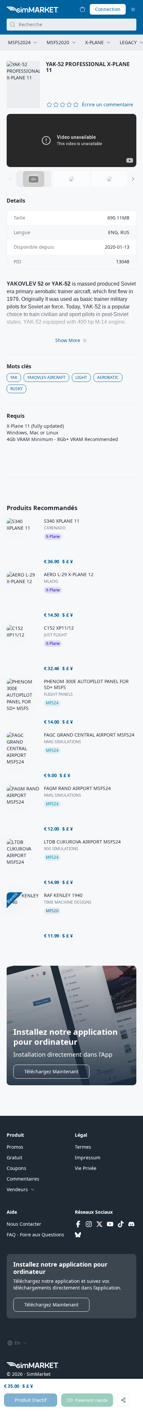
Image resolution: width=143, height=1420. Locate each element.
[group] (71, 140)
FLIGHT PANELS (58, 694)
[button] (107, 104)
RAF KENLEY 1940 (63, 895)
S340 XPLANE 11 (61, 521)
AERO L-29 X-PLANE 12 (68, 574)
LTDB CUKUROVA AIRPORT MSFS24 (82, 842)
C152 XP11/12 (59, 628)
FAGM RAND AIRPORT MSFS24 (77, 788)
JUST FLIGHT (55, 635)
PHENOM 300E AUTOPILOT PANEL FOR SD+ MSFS (86, 684)
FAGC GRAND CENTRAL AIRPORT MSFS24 (89, 735)
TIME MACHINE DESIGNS (67, 902)
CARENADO (55, 528)
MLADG (51, 581)
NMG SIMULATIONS (62, 742)
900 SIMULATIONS (61, 848)
